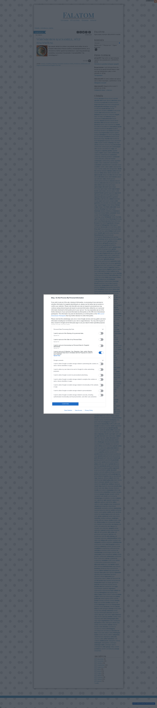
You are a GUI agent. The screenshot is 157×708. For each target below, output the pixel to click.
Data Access (78, 410)
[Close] (110, 298)
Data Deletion (68, 410)
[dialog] (78, 354)
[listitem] (78, 329)
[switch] (101, 333)
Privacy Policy (89, 410)
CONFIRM (65, 404)
